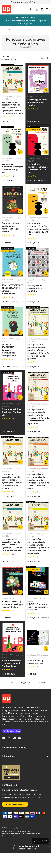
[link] (10, 682)
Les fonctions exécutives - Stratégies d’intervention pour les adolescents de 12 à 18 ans (38, 229)
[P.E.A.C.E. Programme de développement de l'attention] (38, 581)
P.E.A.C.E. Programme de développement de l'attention (37, 607)
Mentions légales (8, 832)
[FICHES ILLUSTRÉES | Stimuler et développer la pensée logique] (12, 581)
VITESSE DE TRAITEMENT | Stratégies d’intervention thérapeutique (9, 350)
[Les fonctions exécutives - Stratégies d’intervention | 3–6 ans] (38, 141)
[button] (42, 9)
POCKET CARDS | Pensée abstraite (35, 662)
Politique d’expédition (9, 836)
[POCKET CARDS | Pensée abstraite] (38, 637)
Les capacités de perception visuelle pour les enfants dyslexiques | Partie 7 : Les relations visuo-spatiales (38, 351)
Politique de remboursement (31, 834)
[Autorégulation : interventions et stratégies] (38, 262)
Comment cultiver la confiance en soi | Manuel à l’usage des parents (11, 227)
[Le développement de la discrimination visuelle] (38, 79)
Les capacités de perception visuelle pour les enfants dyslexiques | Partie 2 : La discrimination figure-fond (38, 416)
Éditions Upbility (13, 828)
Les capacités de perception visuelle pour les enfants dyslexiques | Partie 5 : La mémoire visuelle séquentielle (38, 546)
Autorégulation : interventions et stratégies (35, 288)
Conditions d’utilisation (23, 832)
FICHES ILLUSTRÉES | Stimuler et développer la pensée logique (12, 604)
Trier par (5, 56)
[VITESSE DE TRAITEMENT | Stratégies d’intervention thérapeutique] (12, 321)
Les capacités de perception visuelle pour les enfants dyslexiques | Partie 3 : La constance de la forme (38, 481)
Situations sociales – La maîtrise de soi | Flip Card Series (11, 663)
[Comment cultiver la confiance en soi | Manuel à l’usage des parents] (12, 200)
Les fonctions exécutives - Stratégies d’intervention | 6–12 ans (12, 168)
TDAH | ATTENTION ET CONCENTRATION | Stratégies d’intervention (12, 289)
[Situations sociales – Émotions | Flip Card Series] (12, 386)
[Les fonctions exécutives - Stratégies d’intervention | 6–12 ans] (12, 141)
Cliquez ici (35, 2)
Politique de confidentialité (11, 834)
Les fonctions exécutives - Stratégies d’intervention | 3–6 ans (37, 168)
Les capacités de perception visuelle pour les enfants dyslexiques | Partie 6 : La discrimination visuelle (12, 481)
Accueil (4, 30)
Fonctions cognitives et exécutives (20, 30)
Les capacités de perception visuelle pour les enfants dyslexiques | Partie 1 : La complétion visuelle (12, 108)
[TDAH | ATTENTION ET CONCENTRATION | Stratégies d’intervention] (12, 262)
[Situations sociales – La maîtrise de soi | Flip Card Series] (12, 637)
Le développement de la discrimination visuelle (37, 102)
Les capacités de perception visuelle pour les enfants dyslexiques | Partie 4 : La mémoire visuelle (12, 545)
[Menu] (47, 9)
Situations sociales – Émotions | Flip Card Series (11, 412)
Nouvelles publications (15, 804)
